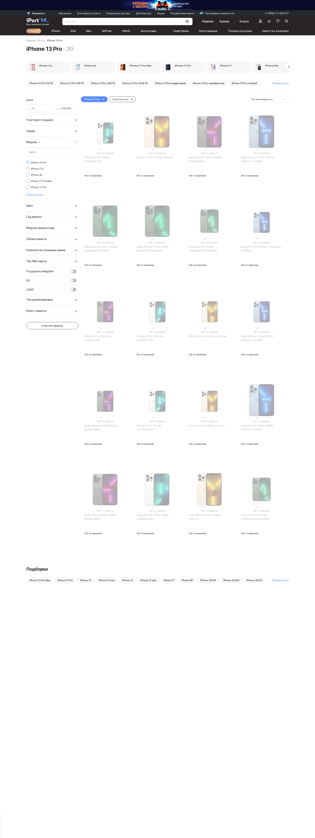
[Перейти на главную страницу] (37, 21)
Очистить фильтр (52, 325)
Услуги (244, 21)
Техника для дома (240, 31)
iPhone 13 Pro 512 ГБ (41, 83)
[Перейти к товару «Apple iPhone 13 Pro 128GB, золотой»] (209, 489)
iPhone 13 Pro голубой (244, 83)
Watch (126, 31)
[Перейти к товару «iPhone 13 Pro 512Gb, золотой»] (209, 400)
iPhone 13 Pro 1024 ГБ (135, 83)
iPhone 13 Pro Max (40, 580)
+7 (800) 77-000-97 (276, 13)
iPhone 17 (34, 31)
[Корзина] (286, 21)
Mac (88, 31)
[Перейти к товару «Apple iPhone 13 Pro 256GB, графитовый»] (209, 131)
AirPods (107, 31)
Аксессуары (148, 31)
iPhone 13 (85, 580)
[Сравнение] (269, 21)
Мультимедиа (208, 31)
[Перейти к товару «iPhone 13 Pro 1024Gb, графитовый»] (105, 310)
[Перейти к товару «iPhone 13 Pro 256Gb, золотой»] (157, 131)
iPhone (56, 31)
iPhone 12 (127, 580)
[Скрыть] (307, 5)
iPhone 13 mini (107, 580)
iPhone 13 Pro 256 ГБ (103, 83)
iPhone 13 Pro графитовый (170, 83)
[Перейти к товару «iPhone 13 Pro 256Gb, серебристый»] (105, 131)
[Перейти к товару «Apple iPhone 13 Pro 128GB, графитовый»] (105, 489)
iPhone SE (187, 580)
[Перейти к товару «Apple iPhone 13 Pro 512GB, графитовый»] (105, 400)
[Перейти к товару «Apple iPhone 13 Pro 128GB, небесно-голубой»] (261, 400)
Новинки (207, 21)
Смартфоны (181, 31)
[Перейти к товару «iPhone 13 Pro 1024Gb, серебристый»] (157, 310)
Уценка (224, 21)
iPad (73, 31)
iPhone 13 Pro (65, 580)
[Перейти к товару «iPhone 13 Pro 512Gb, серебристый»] (157, 400)
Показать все (280, 83)
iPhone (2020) (231, 580)
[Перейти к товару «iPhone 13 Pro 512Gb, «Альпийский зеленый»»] (209, 221)
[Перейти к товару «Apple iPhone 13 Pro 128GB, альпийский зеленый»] (157, 221)
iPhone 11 (169, 580)
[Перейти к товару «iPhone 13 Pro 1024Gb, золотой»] (209, 310)
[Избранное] (278, 21)
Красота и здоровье (275, 31)
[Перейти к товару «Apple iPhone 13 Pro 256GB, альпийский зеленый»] (105, 221)
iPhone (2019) (208, 580)
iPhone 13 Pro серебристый (208, 83)
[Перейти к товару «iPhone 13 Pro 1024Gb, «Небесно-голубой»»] (261, 221)
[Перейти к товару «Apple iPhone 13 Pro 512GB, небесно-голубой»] (261, 310)
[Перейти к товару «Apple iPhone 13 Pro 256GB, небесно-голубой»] (261, 131)
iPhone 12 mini (148, 580)
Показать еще (34, 194)
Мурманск (38, 13)
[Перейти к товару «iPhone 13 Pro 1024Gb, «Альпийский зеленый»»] (261, 489)
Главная (30, 40)
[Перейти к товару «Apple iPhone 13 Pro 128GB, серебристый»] (157, 489)
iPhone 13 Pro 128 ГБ (72, 83)
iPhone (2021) (254, 580)
